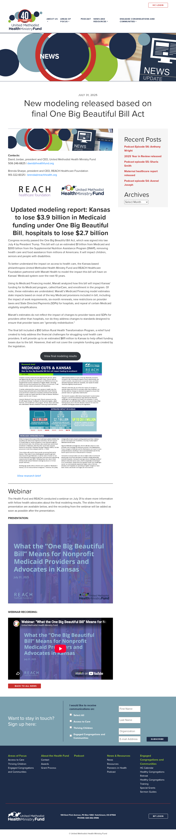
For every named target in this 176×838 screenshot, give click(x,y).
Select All (79, 715)
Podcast (86, 19)
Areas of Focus (65, 20)
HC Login (158, 5)
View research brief (29, 476)
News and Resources (100, 20)
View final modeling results (60, 356)
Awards (45, 764)
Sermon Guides (148, 791)
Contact (45, 759)
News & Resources (118, 756)
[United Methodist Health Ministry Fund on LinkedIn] (141, 5)
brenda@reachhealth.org (42, 175)
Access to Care (82, 721)
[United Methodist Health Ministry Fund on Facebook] (137, 5)
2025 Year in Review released (142, 156)
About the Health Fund (55, 756)
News (110, 759)
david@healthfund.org (40, 163)
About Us (52, 19)
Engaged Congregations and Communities (137, 20)
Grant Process (48, 767)
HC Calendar (146, 767)
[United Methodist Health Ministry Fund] (25, 19)
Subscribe (157, 739)
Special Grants (147, 787)
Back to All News (25, 686)
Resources (113, 764)
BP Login (158, 816)
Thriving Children (83, 728)
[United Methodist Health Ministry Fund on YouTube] (146, 5)
